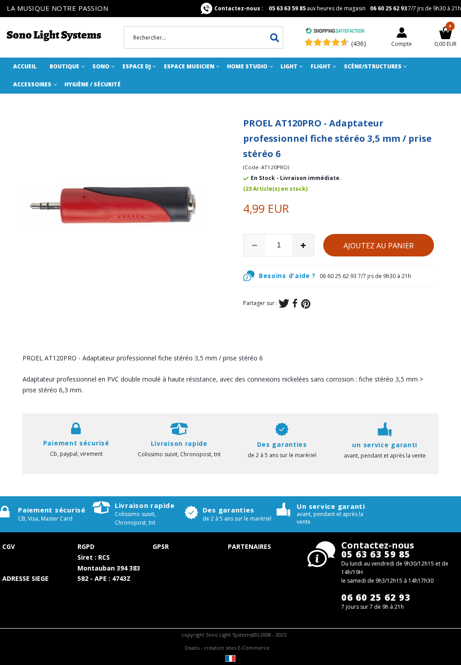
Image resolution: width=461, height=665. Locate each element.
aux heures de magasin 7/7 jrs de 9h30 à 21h (337, 8)
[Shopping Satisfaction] (335, 31)
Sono (100, 66)
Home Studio (247, 66)
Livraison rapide (145, 505)
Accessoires (32, 84)
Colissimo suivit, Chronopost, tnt (179, 454)
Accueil (24, 66)
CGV (8, 546)
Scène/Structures (373, 66)
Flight (321, 66)
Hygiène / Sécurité (92, 84)
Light (289, 66)
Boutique (64, 66)
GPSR (161, 546)
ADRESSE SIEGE (25, 578)
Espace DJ (136, 66)
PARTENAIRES (249, 546)
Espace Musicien (189, 66)
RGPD (86, 546)
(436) (358, 43)
